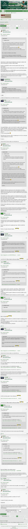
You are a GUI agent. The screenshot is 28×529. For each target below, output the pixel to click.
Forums (3, 11)
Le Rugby (9, 19)
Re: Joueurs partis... (6, 34)
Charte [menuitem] (23, 11)
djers (5, 100)
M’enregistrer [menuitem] (27, 11)
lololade (4, 261)
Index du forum (4, 19)
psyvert (4, 30)
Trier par (8, 511)
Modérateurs (7, 24)
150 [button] (13, 516)
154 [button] (20, 516)
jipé (4, 213)
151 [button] (15, 516)
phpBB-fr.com (16, 528)
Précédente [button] (9, 28)
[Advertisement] (20, 16)
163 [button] (23, 516)
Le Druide (6, 233)
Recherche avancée (21, 26)
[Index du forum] (14, 5)
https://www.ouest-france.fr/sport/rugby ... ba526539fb (11, 470)
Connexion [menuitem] (25, 11)
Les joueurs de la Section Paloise (17, 19)
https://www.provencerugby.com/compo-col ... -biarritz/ (11, 398)
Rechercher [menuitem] (26, 19)
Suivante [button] (25, 28)
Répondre (3, 25)
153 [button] (19, 516)
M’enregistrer (14, 12)
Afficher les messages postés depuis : (11, 510)
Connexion (8, 12)
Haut (27, 97)
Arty (15, 527)
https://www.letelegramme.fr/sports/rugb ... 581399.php (11, 367)
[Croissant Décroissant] (16, 511)
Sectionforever (7, 79)
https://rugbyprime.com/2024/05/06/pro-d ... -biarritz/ (10, 255)
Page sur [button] (8, 28)
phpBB (7, 526)
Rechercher (3, 12)
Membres (5, 11)
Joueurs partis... (4, 22)
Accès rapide (1, 11)
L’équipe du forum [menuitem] (22, 524)
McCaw (4, 478)
